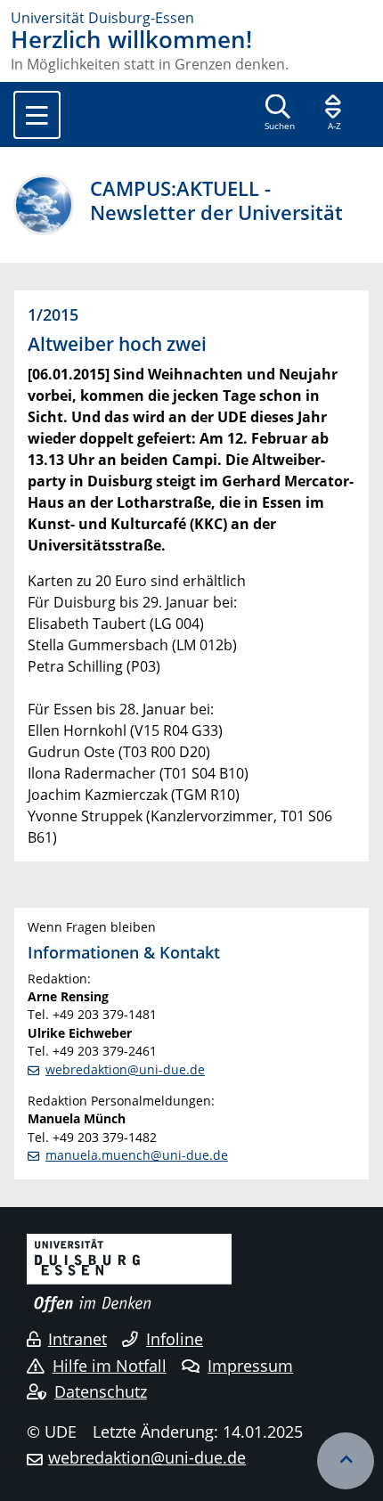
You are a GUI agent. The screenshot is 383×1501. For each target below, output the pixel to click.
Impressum (250, 1365)
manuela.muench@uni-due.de (136, 1154)
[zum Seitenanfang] (345, 1460)
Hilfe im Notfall (110, 1365)
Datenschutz (100, 1391)
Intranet (77, 1339)
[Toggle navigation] (37, 115)
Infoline (174, 1339)
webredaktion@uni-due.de (125, 1069)
